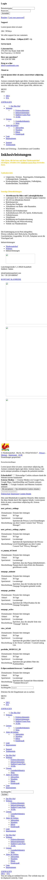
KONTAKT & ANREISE (11, 279)
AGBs (13, 766)
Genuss (8, 768)
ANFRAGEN (6, 102)
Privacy (42, 453)
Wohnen (9, 757)
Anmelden (5, 13)
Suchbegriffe (6, 688)
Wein (13, 773)
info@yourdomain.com (10, 65)
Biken (13, 781)
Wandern (14, 779)
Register (4, 18)
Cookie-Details (25, 494)
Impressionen (11, 788)
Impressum (13, 455)
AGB (20, 455)
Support (9, 142)
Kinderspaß (15, 783)
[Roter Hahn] (5, 451)
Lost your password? (16, 18)
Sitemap (4, 455)
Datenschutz (5, 494)
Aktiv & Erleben (12, 775)
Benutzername (6, 8)
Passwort (4, 11)
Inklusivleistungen (17, 762)
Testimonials (10, 145)
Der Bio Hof (10, 755)
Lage (8, 785)
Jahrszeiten (15, 777)
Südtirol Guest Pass (18, 764)
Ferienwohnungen (17, 760)
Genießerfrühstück (18, 770)
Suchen (4, 794)
